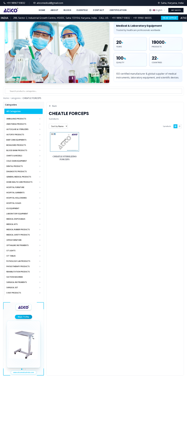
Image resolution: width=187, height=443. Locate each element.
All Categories (13, 111)
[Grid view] (175, 126)
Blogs (67, 10)
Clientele (82, 10)
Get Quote (176, 10)
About (54, 10)
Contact (98, 10)
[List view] (179, 126)
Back (54, 106)
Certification (118, 10)
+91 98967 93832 (117, 17)
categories (16, 98)
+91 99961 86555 (138, 17)
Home (42, 10)
